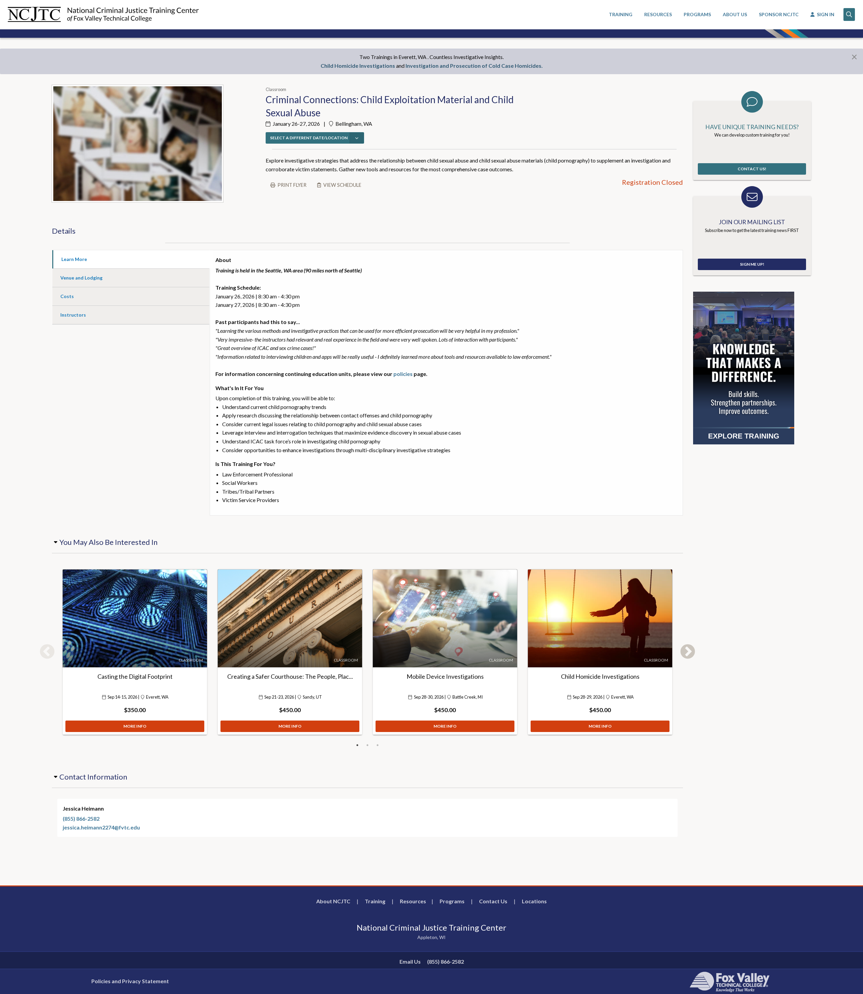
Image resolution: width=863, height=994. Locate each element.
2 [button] (367, 745)
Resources (413, 901)
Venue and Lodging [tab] (81, 278)
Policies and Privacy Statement (130, 981)
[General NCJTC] (743, 367)
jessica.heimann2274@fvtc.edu (101, 827)
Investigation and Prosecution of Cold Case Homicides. (474, 65)
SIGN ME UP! (752, 264)
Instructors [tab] (73, 315)
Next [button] (687, 652)
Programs (452, 901)
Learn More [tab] (74, 259)
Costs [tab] (67, 296)
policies (403, 374)
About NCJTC (333, 901)
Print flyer (291, 185)
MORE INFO (134, 726)
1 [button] (357, 745)
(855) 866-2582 (81, 818)
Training (375, 901)
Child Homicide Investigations (358, 65)
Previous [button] (47, 652)
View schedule (342, 185)
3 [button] (377, 745)
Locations (534, 901)
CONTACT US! (752, 168)
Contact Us (493, 901)
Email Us (410, 961)
